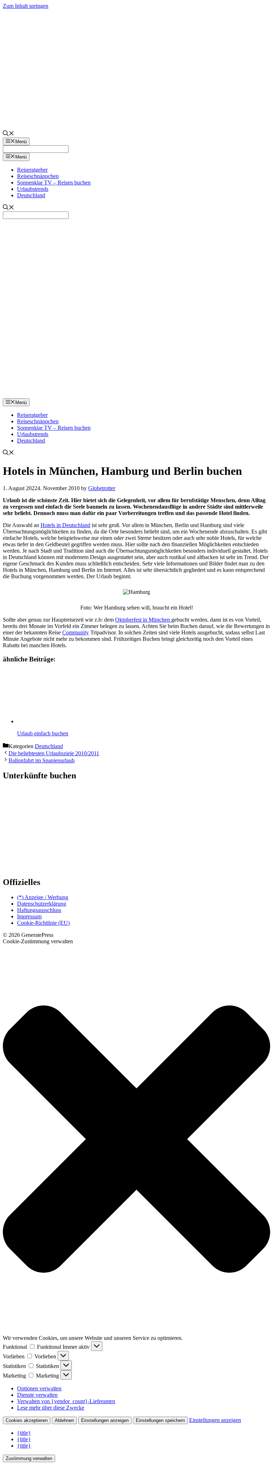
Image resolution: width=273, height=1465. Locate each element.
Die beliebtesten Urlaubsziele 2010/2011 (54, 753)
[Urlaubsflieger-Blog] (136, 395)
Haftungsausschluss (39, 910)
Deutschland (31, 195)
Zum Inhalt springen (25, 6)
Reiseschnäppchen (38, 176)
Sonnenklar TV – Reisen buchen (54, 182)
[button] (136, 1140)
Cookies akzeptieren (27, 1420)
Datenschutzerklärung (41, 904)
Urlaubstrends (32, 189)
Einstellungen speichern (160, 1420)
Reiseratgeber (32, 170)
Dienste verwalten (37, 1395)
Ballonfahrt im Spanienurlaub (42, 760)
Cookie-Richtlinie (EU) (43, 923)
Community (75, 632)
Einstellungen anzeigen (105, 1420)
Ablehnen (64, 1420)
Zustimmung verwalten (29, 1458)
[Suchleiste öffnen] (8, 134)
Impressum (29, 916)
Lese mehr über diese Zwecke (50, 1408)
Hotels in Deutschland (65, 525)
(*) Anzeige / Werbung (42, 897)
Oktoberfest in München (143, 620)
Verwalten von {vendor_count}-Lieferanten (66, 1401)
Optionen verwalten (39, 1388)
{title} (24, 1433)
